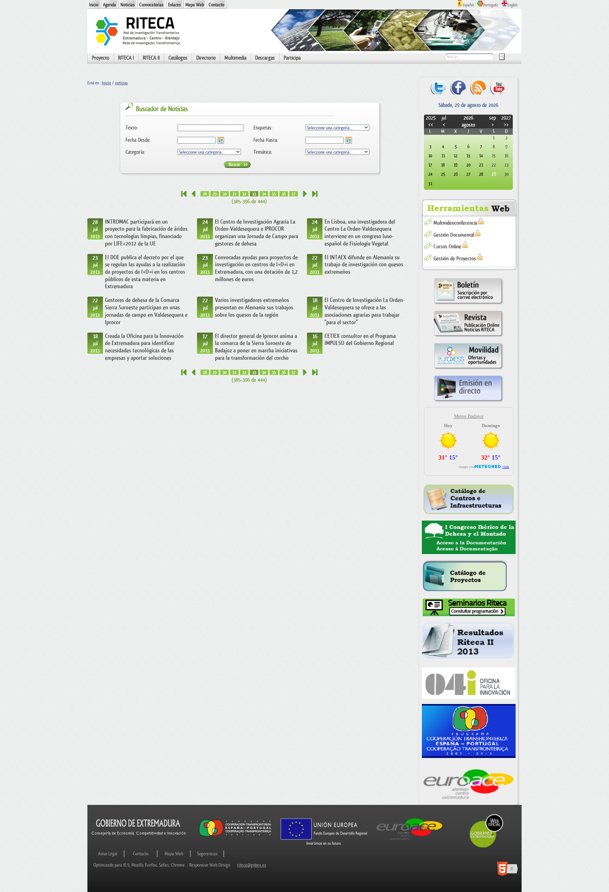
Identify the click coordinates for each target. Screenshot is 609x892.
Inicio (93, 4)
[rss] (478, 87)
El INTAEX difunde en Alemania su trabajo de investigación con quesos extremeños (364, 265)
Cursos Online (447, 246)
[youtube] (498, 87)
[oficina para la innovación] (469, 683)
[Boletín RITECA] (468, 304)
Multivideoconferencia (455, 223)
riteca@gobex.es (251, 865)
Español (468, 5)
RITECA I (126, 58)
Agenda (109, 4)
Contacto (216, 4)
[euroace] (469, 783)
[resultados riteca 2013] (469, 642)
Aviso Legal (107, 853)
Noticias (128, 4)
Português (490, 5)
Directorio (206, 58)
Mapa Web (194, 4)
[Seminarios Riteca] (469, 607)
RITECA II (151, 58)
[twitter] (439, 87)
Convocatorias (151, 4)
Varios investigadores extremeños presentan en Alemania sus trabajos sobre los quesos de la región (254, 307)
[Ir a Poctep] (235, 836)
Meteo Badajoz (469, 416)
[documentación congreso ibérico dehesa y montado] (469, 537)
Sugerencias (207, 853)
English (512, 5)
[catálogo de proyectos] (469, 576)
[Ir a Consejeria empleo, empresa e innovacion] (138, 841)
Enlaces (174, 4)
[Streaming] (468, 401)
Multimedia (235, 58)
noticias (121, 83)
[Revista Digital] (468, 336)
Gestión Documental (453, 235)
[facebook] (458, 87)
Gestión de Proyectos (454, 258)
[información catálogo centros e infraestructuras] (469, 499)
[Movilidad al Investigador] (468, 369)
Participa (292, 58)
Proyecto (100, 58)
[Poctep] (469, 731)
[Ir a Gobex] (486, 846)
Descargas (265, 58)
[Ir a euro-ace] (409, 841)
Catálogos (177, 58)
